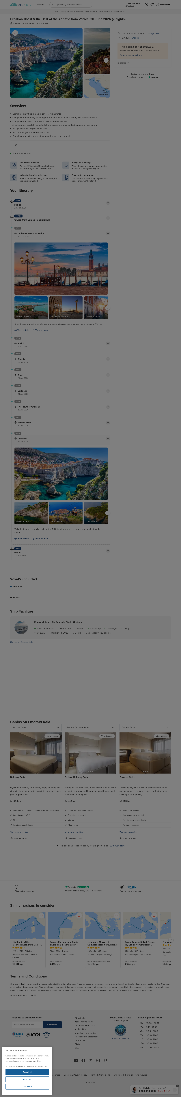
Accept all (27, 1072)
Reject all (27, 1079)
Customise (27, 1086)
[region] (27, 1071)
